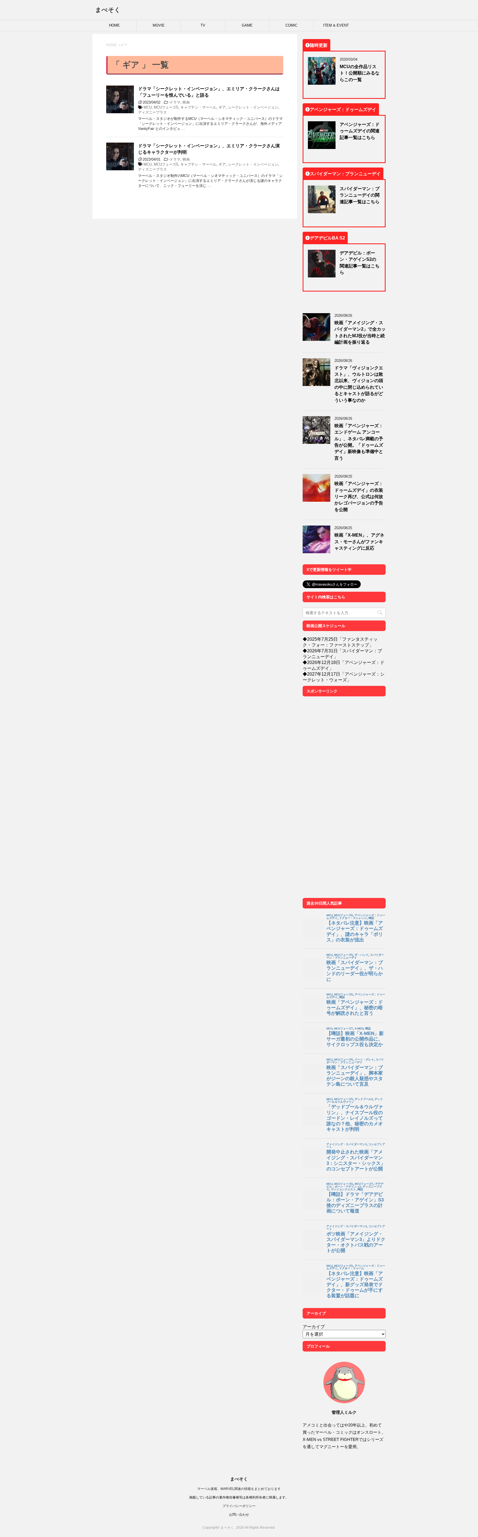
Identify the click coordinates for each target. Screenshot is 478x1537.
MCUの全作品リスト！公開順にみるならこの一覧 (360, 73)
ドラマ (175, 102)
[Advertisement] (344, 799)
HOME (114, 25)
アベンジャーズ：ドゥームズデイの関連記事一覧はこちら (360, 131)
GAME (247, 25)
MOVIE (159, 25)
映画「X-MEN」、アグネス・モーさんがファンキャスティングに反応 (359, 541)
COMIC (291, 25)
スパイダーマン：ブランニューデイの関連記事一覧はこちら (360, 195)
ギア (222, 107)
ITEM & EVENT (336, 25)
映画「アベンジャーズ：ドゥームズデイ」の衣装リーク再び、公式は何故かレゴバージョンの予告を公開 (358, 496)
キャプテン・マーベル (198, 107)
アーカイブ (314, 1326)
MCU (148, 107)
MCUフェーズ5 (166, 107)
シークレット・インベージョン (253, 107)
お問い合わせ (239, 1514)
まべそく (108, 10)
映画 (186, 102)
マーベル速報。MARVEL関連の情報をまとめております (239, 1488)
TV (203, 25)
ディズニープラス (152, 112)
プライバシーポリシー (239, 1506)
